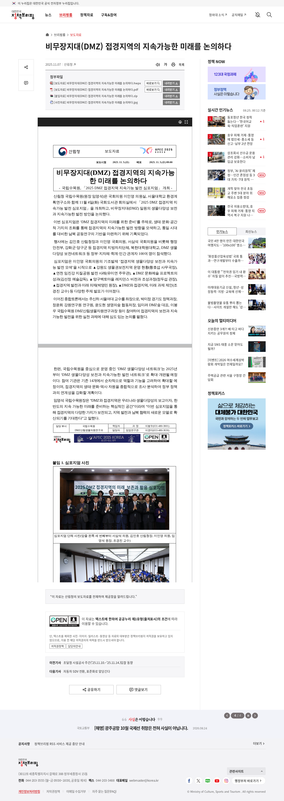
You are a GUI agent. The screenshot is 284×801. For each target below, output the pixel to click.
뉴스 (48, 14)
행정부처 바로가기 (247, 780)
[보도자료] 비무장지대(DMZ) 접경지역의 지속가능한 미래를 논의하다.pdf (96, 89)
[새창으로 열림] (173, 64)
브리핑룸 (65, 14)
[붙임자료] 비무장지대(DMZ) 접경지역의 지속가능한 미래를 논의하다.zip (96, 96)
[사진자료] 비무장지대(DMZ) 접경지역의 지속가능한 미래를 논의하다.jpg (96, 102)
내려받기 (170, 83)
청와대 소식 (216, 15)
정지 (248, 715)
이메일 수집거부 (76, 791)
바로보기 (151, 83)
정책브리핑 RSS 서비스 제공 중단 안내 (59, 744)
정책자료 (86, 14)
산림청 (70, 64)
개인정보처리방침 (29, 791)
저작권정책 (57, 646)
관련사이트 (236, 771)
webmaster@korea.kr (144, 780)
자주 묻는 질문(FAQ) (104, 791)
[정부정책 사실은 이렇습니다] (237, 92)
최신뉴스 (251, 231)
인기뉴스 (222, 231)
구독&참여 (109, 14)
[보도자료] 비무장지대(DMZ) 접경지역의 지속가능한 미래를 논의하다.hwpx (97, 83)
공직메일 (237, 15)
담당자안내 (74, 646)
